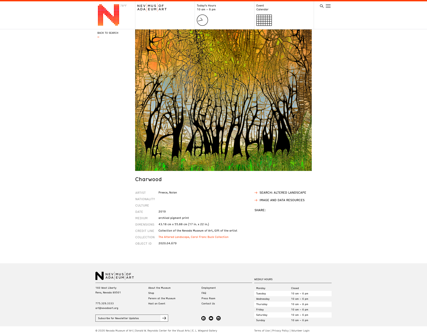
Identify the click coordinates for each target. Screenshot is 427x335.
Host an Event (156, 303)
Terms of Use (262, 330)
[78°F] (111, 24)
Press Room (208, 298)
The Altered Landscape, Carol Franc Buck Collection (193, 237)
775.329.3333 (104, 303)
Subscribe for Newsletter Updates (118, 318)
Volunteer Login (300, 330)
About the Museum (159, 287)
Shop (151, 292)
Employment (208, 287)
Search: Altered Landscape (283, 192)
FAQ (203, 292)
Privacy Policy (280, 330)
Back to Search (107, 32)
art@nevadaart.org (106, 308)
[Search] (322, 6)
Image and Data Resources (282, 200)
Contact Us (208, 303)
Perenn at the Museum (161, 298)
